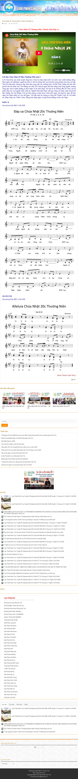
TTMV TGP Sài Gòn (9, 669)
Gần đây (4, 704)
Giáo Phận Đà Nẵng (9, 654)
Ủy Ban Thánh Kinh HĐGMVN (12, 617)
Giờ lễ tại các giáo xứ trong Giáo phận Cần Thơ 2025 (16, 465)
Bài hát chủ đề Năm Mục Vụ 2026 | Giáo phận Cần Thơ (17, 438)
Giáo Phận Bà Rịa (9, 671)
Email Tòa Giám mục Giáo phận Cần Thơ (13, 456)
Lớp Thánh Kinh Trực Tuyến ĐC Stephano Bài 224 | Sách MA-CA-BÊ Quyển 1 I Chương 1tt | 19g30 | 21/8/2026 (44, 496)
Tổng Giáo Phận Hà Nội (11, 620)
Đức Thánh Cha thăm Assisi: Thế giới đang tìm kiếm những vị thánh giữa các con (28, 516)
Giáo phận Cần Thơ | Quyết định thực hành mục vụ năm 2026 (19, 447)
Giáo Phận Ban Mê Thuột (11, 663)
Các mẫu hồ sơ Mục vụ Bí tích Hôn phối (12, 444)
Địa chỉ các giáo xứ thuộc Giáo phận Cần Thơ (14, 453)
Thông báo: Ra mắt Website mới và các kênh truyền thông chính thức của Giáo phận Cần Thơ (28, 435)
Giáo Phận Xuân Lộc (10, 683)
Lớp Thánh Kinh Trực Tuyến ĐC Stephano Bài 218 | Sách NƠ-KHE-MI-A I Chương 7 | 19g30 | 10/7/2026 (34, 542)
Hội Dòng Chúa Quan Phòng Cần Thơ (15, 608)
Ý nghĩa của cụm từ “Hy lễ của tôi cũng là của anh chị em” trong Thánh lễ (25, 545)
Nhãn (26, 704)
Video (5, 23)
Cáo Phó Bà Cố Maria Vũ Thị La (13, 554)
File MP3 (13, 105)
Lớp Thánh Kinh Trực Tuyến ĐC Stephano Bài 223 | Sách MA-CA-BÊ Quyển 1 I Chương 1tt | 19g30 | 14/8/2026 (44, 504)
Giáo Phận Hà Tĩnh (9, 634)
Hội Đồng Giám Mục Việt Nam (12, 611)
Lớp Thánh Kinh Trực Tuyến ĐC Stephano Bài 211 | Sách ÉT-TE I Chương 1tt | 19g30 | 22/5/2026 (32, 579)
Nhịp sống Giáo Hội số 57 (61, 406)
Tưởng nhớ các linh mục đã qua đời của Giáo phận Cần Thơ (18, 462)
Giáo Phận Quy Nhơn (10, 657)
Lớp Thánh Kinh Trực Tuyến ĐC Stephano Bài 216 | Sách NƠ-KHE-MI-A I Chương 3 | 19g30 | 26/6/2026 (34, 551)
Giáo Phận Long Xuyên (10, 691)
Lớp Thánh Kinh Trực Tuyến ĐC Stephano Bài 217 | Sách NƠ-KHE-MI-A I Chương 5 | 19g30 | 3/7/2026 (33, 548)
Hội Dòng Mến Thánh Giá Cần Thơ (14, 605)
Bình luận (19, 704)
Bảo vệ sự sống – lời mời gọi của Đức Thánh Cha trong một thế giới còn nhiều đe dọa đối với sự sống (33, 532)
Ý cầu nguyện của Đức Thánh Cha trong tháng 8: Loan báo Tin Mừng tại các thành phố (29, 519)
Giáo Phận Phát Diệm (10, 643)
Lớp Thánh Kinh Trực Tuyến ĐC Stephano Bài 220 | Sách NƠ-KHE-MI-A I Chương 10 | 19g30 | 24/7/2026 (34, 529)
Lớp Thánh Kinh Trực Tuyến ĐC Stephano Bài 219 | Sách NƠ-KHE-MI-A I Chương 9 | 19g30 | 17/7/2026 (34, 535)
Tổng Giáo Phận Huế (10, 651)
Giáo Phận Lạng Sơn (10, 623)
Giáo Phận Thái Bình (10, 637)
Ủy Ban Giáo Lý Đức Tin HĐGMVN (13, 614)
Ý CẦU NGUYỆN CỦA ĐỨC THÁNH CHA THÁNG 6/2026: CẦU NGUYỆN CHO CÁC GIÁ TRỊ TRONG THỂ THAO (35, 567)
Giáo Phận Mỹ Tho (9, 689)
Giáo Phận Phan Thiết (10, 680)
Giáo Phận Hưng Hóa (10, 625)
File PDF (22, 105)
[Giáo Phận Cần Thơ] (39, 8)
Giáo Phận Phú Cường (10, 686)
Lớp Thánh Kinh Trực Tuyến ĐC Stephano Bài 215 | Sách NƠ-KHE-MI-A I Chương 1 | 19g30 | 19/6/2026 (34, 557)
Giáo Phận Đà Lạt (9, 674)
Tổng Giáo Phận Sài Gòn (11, 666)
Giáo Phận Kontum (9, 660)
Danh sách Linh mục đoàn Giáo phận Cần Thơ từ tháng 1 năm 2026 (21, 450)
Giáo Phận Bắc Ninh (10, 628)
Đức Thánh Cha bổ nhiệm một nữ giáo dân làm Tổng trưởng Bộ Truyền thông (27, 570)
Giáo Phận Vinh (8, 648)
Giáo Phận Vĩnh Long (10, 694)
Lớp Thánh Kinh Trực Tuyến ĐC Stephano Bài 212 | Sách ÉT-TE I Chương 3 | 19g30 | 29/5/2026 (32, 576)
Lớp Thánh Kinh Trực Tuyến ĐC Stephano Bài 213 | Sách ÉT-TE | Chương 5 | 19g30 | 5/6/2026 (31, 564)
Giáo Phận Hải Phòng (10, 631)
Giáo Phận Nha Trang (10, 677)
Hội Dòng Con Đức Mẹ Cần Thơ (13, 603)
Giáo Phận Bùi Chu (9, 640)
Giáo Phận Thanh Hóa (10, 646)
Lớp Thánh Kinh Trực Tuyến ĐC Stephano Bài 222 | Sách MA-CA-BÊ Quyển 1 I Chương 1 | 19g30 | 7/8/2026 (35, 523)
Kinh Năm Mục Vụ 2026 (8, 441)
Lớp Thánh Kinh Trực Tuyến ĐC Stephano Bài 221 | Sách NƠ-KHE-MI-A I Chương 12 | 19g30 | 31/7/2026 (34, 526)
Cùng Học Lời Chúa (9, 697)
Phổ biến (11, 704)
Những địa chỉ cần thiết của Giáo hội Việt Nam (14, 459)
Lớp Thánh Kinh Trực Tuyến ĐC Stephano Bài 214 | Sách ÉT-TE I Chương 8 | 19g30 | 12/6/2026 (32, 560)
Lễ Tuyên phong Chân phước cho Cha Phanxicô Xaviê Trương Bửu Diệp (25, 538)
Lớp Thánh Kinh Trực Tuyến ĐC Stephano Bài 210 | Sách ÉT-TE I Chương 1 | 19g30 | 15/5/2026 (32, 583)
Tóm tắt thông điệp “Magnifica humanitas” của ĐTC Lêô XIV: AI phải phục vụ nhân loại (29, 573)
